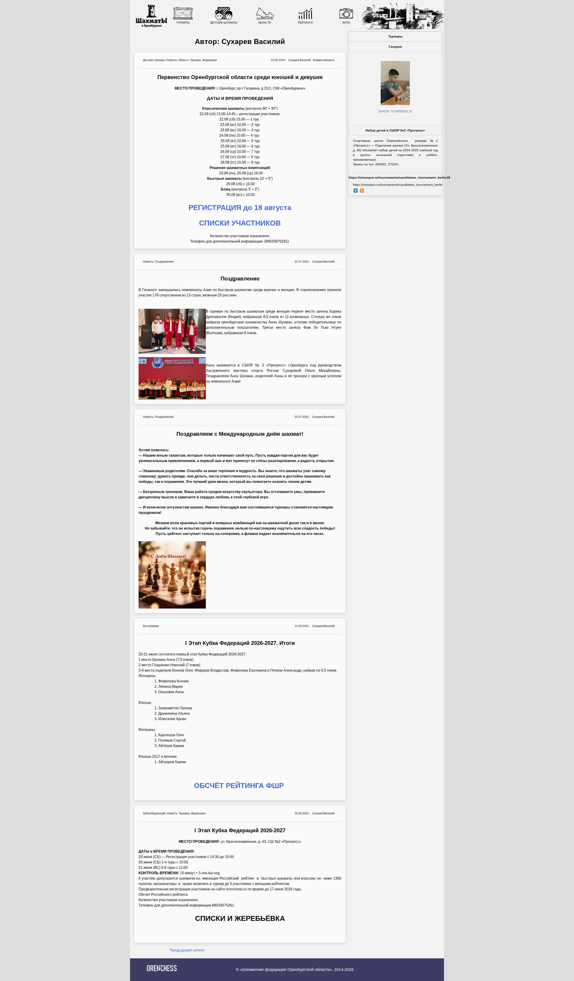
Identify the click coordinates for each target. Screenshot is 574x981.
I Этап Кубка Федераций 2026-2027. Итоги (240, 643)
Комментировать (324, 60)
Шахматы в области (265, 20)
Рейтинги (305, 22)
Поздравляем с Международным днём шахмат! (239, 434)
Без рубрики (151, 626)
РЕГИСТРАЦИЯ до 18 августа (240, 208)
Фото (346, 22)
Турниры (183, 22)
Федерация (209, 60)
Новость (171, 60)
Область (183, 60)
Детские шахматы (223, 22)
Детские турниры (154, 60)
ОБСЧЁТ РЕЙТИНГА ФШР (240, 786)
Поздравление (164, 261)
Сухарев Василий (299, 60)
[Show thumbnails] (395, 111)
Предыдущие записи (187, 950)
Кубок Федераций (154, 813)
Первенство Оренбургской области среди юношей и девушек (240, 77)
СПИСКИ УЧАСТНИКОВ (240, 223)
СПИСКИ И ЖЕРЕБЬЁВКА (240, 918)
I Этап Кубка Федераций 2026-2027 (239, 830)
